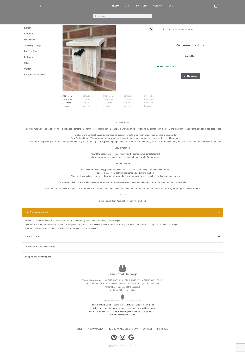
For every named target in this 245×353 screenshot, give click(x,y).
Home (168, 29)
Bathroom (28, 33)
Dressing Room (31, 51)
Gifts (26, 63)
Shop (127, 6)
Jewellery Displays (32, 45)
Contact (158, 6)
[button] (151, 29)
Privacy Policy (95, 329)
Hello (115, 6)
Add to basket (190, 76)
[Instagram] (122, 337)
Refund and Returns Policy (123, 329)
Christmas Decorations (34, 75)
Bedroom (28, 57)
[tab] (122, 212)
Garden (27, 69)
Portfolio (142, 6)
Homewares (29, 39)
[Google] (131, 337)
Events (173, 6)
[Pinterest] (114, 337)
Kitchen (27, 28)
